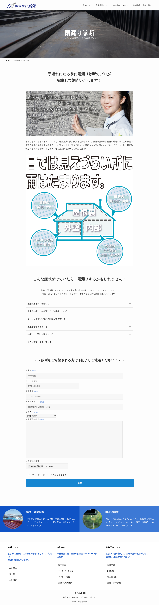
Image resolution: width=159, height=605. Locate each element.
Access (75, 597)
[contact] (84, 593)
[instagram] (78, 593)
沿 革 (12, 574)
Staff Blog (66, 597)
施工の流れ (112, 577)
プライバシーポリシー (88, 597)
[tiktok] (81, 593)
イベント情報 (64, 577)
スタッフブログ (65, 583)
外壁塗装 (111, 571)
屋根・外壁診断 (114, 583)
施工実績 (62, 565)
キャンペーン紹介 (66, 571)
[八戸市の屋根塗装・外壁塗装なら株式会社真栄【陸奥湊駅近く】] (22, 5)
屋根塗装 (111, 565)
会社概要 (13, 580)
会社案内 (13, 568)
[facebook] (75, 593)
